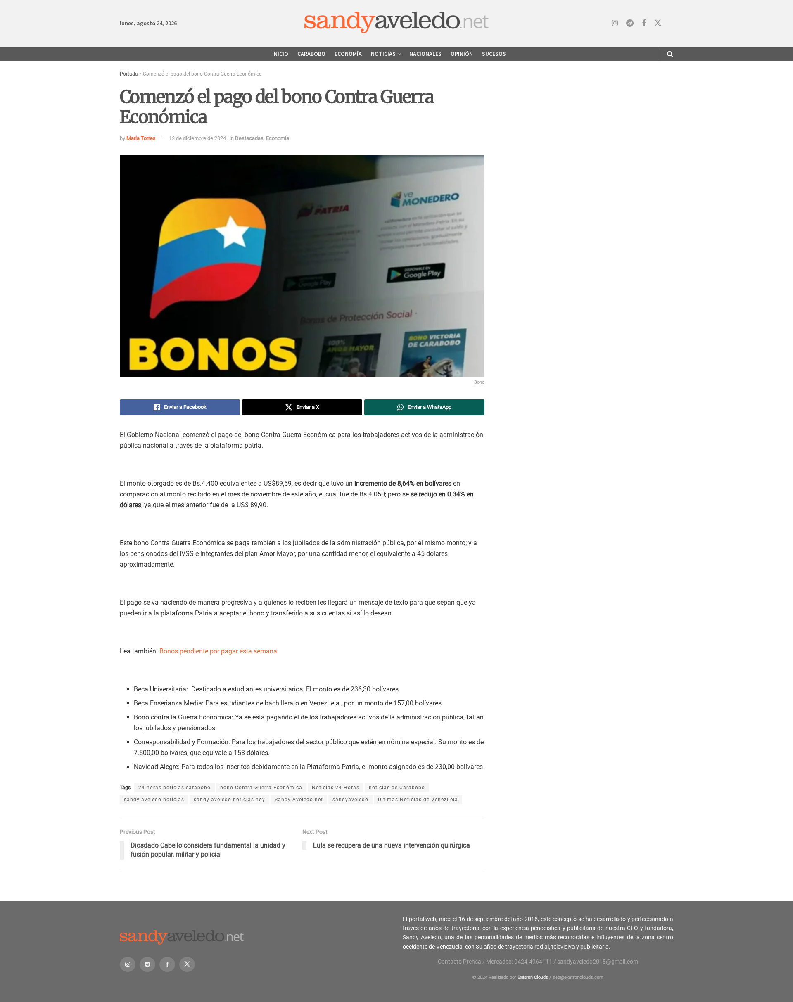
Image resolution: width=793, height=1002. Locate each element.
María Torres (141, 138)
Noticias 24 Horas (335, 788)
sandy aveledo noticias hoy (229, 800)
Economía (348, 53)
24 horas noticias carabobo (174, 788)
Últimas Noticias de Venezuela (418, 800)
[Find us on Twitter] (658, 23)
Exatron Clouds (533, 977)
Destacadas (249, 138)
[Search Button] (670, 54)
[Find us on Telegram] (630, 23)
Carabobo (311, 53)
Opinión (462, 53)
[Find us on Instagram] (615, 23)
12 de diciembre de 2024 (197, 138)
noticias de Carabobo (397, 788)
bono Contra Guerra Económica (261, 788)
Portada (129, 74)
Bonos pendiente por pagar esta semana (218, 651)
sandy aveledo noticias (154, 800)
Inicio (280, 53)
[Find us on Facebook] (644, 23)
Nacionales (425, 53)
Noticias (383, 53)
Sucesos (494, 53)
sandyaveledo (350, 800)
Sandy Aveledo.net (299, 800)
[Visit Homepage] (396, 23)
